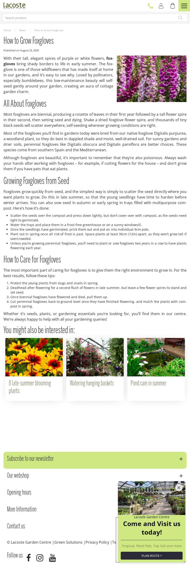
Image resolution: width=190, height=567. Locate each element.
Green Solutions (68, 542)
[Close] (179, 487)
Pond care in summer (148, 383)
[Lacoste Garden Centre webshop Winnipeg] (14, 5)
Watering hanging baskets (92, 383)
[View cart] (172, 6)
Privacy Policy (97, 542)
